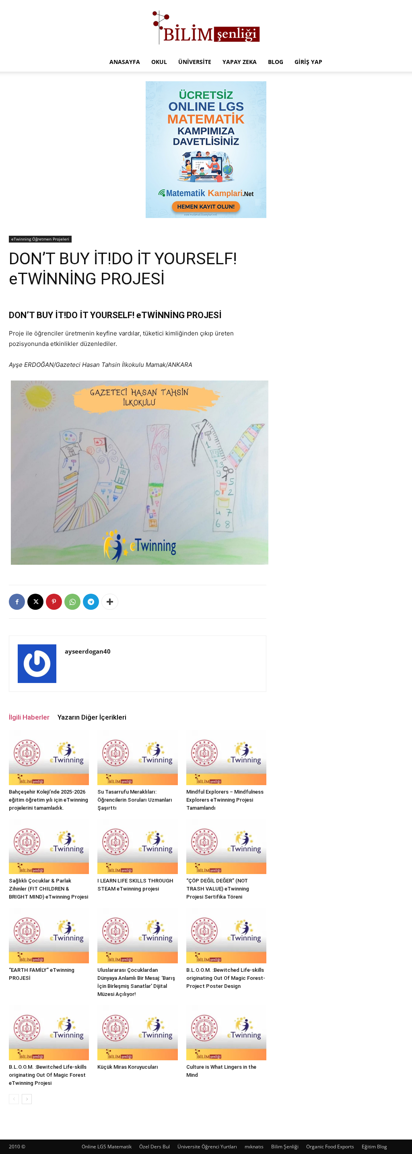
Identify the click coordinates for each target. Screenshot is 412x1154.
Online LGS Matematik (107, 1146)
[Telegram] (91, 602)
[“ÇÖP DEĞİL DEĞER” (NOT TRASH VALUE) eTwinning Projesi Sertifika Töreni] (226, 846)
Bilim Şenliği (285, 1146)
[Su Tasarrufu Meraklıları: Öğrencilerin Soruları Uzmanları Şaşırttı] (137, 757)
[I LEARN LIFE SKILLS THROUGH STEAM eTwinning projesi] (137, 846)
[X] (35, 602)
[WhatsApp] (72, 602)
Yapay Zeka (239, 62)
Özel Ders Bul (154, 1146)
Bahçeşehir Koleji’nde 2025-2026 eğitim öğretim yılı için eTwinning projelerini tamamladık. (48, 800)
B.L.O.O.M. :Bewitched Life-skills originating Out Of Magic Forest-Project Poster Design (225, 978)
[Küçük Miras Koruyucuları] (137, 1032)
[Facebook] (17, 602)
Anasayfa (124, 62)
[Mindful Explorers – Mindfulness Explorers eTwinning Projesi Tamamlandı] (226, 757)
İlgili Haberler (29, 717)
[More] (109, 602)
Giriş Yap (308, 62)
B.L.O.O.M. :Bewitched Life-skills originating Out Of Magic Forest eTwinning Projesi (48, 1075)
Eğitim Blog (374, 1146)
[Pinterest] (54, 602)
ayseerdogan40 (88, 651)
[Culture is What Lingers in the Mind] (226, 1032)
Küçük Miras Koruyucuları (127, 1067)
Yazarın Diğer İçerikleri (92, 717)
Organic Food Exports (330, 1146)
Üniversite (194, 62)
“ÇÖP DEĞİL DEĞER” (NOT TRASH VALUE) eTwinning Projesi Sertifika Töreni (217, 889)
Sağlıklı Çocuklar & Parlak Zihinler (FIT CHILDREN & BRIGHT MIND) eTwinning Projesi (48, 889)
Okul (159, 62)
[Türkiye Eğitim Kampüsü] (206, 26)
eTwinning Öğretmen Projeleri (40, 239)
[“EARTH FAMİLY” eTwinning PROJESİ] (49, 935)
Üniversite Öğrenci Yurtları (207, 1146)
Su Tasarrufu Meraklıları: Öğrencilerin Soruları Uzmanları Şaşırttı (134, 800)
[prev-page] (14, 1099)
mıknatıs (254, 1146)
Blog (275, 62)
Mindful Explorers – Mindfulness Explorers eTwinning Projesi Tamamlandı (225, 800)
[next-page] (27, 1099)
